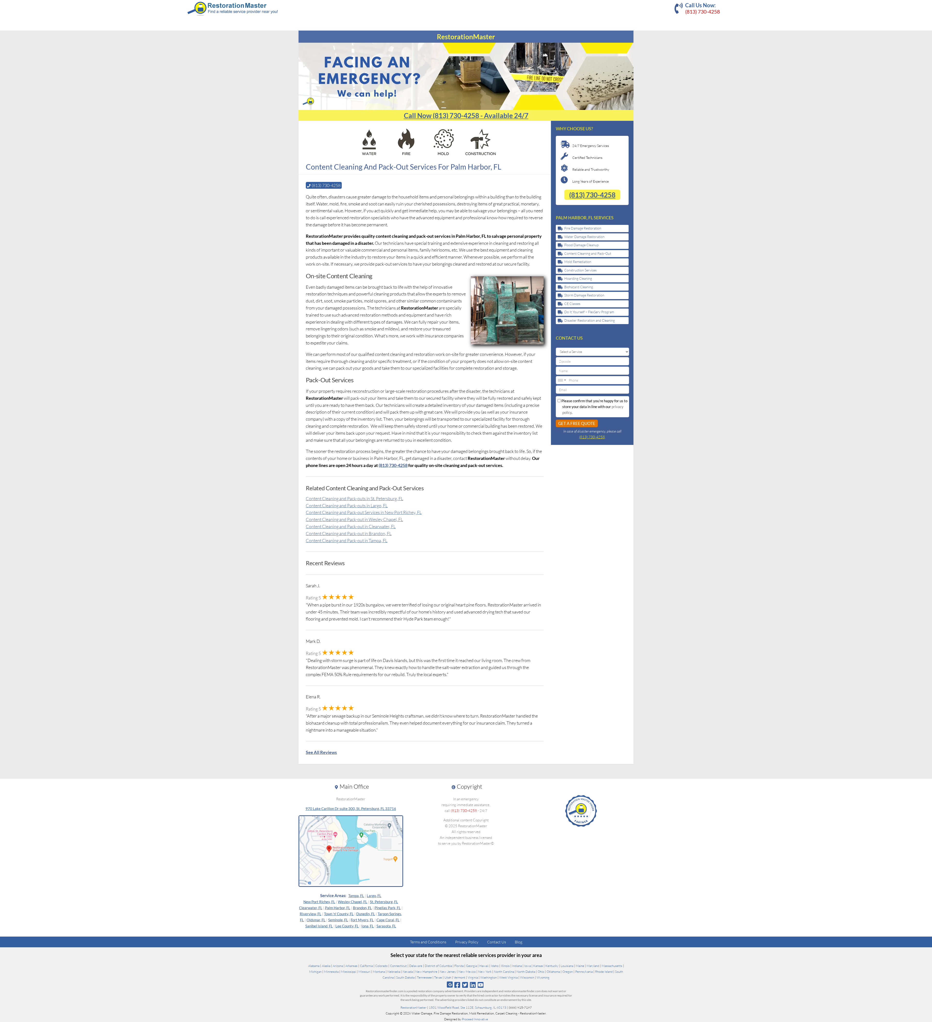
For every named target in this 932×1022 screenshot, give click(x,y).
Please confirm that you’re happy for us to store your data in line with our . (594, 407)
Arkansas (351, 966)
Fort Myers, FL (362, 920)
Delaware (415, 966)
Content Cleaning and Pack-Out (587, 253)
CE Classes (572, 304)
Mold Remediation (577, 262)
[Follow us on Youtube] (480, 985)
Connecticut (398, 966)
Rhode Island (604, 971)
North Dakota (525, 971)
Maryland (593, 966)
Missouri (364, 971)
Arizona (338, 966)
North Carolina (504, 971)
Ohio (541, 971)
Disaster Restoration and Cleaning (589, 320)
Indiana (517, 966)
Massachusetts (612, 966)
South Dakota (405, 977)
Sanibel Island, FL (319, 926)
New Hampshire (426, 971)
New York (484, 971)
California (366, 966)
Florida (459, 966)
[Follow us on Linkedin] (473, 985)
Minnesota (331, 971)
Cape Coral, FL (387, 920)
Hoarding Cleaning (578, 278)
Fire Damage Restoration (582, 228)
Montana (379, 971)
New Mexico (467, 971)
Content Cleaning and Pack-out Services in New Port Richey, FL (364, 512)
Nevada (408, 971)
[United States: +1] (561, 380)
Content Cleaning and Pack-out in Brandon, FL (348, 533)
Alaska (326, 966)
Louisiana (567, 966)
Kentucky (551, 966)
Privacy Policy (466, 942)
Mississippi (348, 971)
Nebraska (393, 971)
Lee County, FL (347, 926)
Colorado (381, 966)
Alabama (313, 966)
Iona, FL (367, 926)
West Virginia (508, 977)
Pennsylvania (584, 971)
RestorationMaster (413, 1007)
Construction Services (580, 270)
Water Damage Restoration (584, 237)
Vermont (459, 977)
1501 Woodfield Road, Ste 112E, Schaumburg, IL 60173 (467, 1007)
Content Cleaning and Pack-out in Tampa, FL (346, 540)
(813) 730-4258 (702, 11)
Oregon (567, 971)
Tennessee (424, 977)
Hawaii (484, 966)
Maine (580, 966)
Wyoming (543, 977)
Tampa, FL (356, 895)
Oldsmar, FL (316, 920)
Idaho (495, 966)
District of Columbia (438, 966)
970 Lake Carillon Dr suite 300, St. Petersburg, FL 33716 (351, 808)
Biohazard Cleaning (578, 287)
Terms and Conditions (428, 942)
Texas (438, 977)
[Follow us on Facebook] (457, 985)
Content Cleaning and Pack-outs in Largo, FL (347, 505)
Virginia (473, 977)
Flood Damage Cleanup (581, 245)
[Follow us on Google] (450, 984)
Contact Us (496, 942)
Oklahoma (553, 971)
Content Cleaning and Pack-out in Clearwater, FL (351, 526)
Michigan (315, 971)
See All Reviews (321, 752)
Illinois (505, 966)
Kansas (538, 966)
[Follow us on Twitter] (465, 985)
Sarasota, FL (386, 926)
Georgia (471, 966)
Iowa (527, 966)
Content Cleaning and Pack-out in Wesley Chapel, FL (354, 519)
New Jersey (448, 971)
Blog (518, 942)
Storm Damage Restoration (584, 295)
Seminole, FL (338, 920)
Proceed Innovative (475, 1019)
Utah (447, 977)
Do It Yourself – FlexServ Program (589, 312)
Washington (488, 977)
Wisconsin (527, 977)
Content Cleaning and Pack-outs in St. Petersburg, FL (354, 498)
